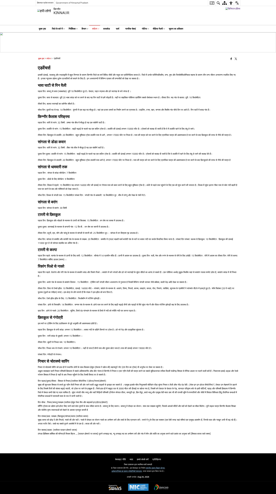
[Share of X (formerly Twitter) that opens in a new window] (236, 59)
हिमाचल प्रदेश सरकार (45, 2)
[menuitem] (211, 3)
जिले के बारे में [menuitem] (57, 28)
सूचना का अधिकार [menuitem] (176, 28)
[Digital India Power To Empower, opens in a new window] (161, 487)
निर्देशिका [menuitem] (72, 28)
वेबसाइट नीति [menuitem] (120, 459)
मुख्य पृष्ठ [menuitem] (42, 28)
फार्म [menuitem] (117, 28)
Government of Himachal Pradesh (72, 2)
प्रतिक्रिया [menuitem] (156, 459)
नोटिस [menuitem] (144, 28)
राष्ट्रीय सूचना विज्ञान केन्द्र (155, 468)
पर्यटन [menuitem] (94, 28)
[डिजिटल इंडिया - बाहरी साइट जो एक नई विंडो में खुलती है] (233, 8)
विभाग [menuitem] (84, 28)
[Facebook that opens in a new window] (231, 59)
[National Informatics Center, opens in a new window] (138, 487)
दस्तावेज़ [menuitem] (106, 28)
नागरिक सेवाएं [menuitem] (130, 28)
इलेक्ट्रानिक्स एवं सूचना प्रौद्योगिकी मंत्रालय (127, 471)
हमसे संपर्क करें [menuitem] (143, 459)
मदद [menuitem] (131, 459)
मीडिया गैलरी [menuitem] (158, 28)
